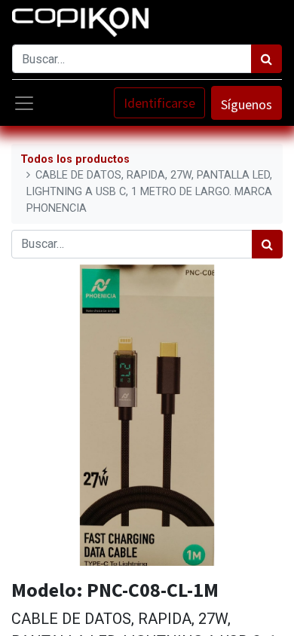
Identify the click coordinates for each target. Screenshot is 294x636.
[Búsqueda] (266, 58)
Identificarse (159, 103)
